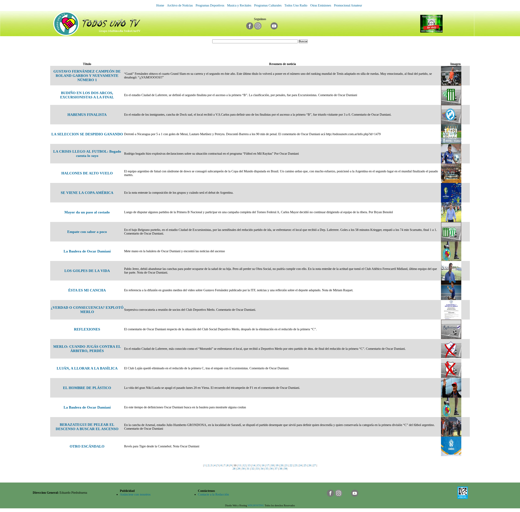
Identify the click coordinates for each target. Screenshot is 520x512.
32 (252, 468)
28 (234, 468)
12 (244, 465)
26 (309, 465)
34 (262, 468)
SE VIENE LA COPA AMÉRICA (87, 193)
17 (267, 465)
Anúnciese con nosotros (135, 494)
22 (291, 465)
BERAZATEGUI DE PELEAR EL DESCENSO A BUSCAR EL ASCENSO (87, 427)
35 (266, 468)
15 (258, 465)
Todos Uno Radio (295, 5)
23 (295, 465)
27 (314, 465)
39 (285, 468)
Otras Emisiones (320, 5)
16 (263, 465)
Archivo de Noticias (180, 5)
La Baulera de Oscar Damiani (87, 251)
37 (276, 468)
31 (248, 468)
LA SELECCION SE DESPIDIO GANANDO (87, 134)
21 (286, 465)
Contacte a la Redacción (213, 494)
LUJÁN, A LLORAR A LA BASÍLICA (87, 368)
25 (305, 465)
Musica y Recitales (239, 5)
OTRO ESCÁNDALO (87, 446)
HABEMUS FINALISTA (87, 115)
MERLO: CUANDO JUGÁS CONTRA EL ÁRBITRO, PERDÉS (87, 349)
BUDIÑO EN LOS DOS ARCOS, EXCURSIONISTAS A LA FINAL (87, 95)
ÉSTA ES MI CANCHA (87, 290)
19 (277, 465)
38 (280, 468)
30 (243, 468)
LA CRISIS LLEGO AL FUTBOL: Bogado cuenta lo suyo (87, 153)
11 (239, 465)
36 (271, 468)
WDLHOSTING (256, 505)
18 (272, 465)
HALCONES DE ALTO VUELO (87, 173)
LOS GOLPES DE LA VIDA (87, 271)
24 (300, 465)
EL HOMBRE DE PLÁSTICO (87, 388)
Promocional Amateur (348, 5)
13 (249, 465)
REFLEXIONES (87, 329)
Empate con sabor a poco (87, 232)
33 (257, 468)
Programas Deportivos (210, 5)
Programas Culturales (268, 5)
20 (281, 465)
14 (253, 465)
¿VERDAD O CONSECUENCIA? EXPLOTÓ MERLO (87, 309)
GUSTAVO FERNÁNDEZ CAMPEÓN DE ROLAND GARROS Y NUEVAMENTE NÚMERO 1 (87, 75)
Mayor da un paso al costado (87, 212)
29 (238, 468)
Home (160, 5)
